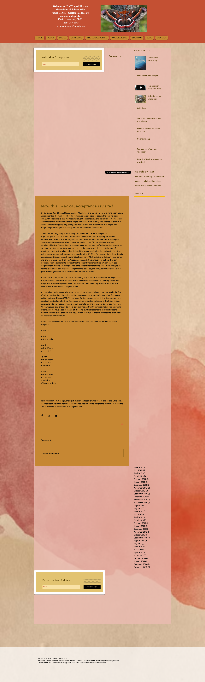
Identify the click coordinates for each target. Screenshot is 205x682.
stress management (143, 185)
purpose (138, 181)
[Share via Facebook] (42, 415)
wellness (157, 185)
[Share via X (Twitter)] (49, 415)
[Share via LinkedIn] (55, 415)
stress (158, 181)
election (138, 176)
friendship (148, 176)
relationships (149, 181)
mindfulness (159, 176)
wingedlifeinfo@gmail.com (71, 25)
